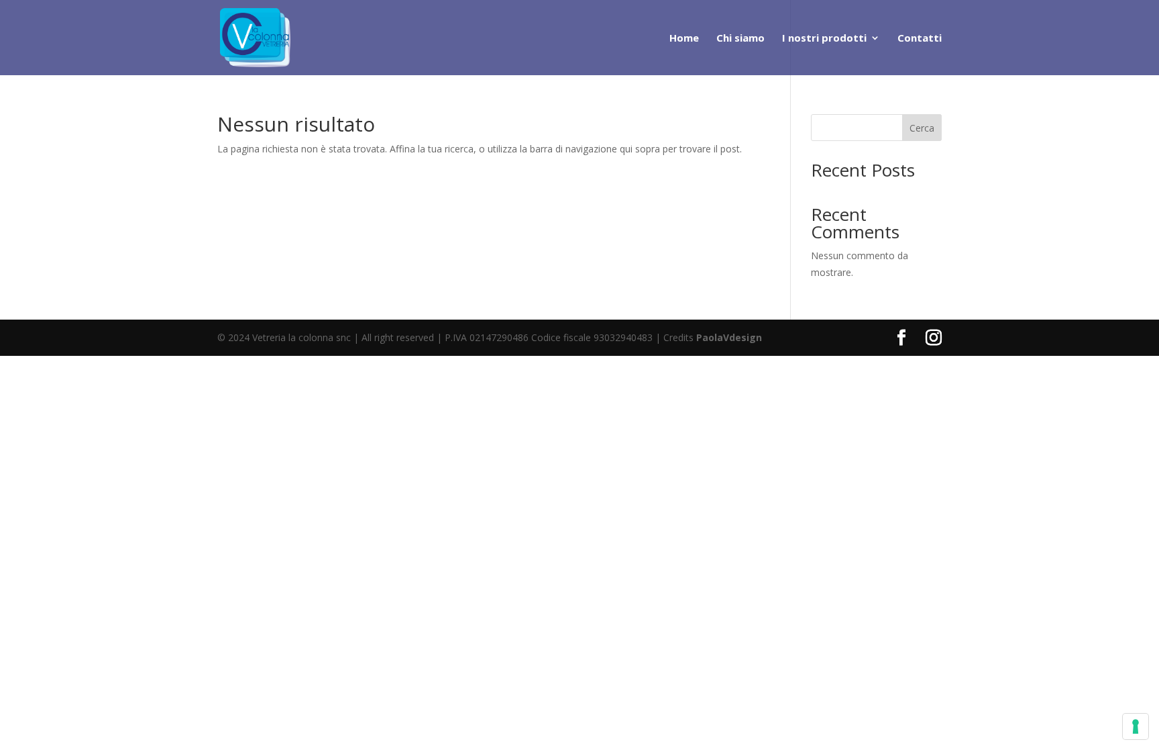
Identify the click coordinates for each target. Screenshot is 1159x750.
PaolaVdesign (729, 337)
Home (684, 38)
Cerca (921, 128)
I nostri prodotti (824, 38)
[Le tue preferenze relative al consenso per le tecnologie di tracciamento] (1135, 726)
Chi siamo (740, 38)
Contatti (919, 38)
